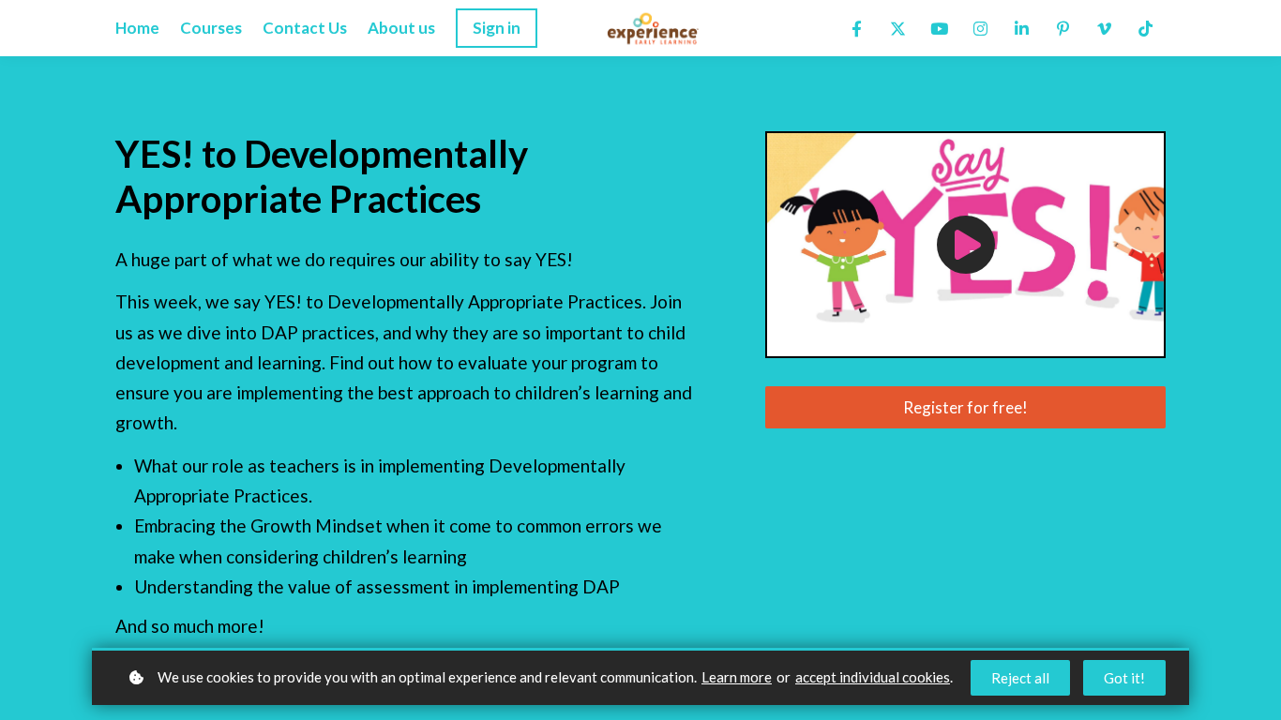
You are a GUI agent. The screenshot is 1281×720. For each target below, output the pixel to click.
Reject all (1020, 677)
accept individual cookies (872, 676)
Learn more (736, 676)
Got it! (1124, 677)
